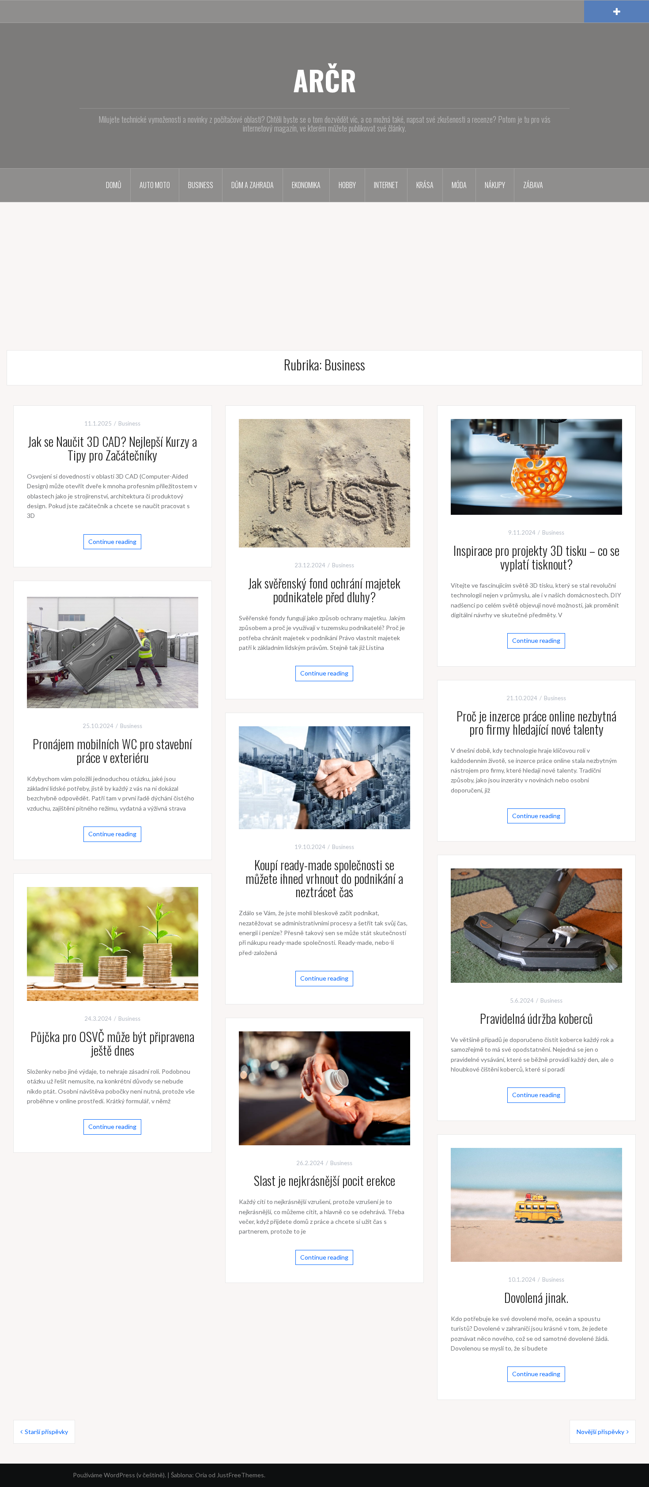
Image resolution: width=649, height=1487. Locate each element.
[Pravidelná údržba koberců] (536, 924)
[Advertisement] (324, 268)
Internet (386, 185)
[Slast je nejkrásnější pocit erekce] (324, 1087)
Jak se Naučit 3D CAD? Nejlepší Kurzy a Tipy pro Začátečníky (112, 448)
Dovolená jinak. (536, 1297)
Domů (113, 185)
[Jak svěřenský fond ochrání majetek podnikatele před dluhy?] (324, 482)
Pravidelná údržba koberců (536, 1018)
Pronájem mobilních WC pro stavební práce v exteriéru (112, 750)
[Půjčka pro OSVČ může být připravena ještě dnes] (112, 943)
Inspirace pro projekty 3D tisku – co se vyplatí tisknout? (536, 557)
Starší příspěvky (46, 1431)
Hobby (347, 185)
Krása (425, 185)
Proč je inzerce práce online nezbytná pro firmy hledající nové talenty (536, 723)
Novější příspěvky (600, 1431)
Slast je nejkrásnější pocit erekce (324, 1180)
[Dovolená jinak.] (536, 1204)
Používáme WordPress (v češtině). (119, 1475)
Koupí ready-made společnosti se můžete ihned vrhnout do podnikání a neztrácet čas (324, 878)
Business (200, 185)
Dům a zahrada (252, 185)
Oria (201, 1475)
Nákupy (495, 185)
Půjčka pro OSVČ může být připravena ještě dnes (112, 1043)
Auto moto (155, 185)
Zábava (533, 185)
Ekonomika (306, 185)
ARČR (324, 80)
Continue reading (112, 541)
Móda (459, 185)
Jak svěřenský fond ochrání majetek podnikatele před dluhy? (324, 590)
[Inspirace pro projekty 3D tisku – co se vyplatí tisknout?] (536, 466)
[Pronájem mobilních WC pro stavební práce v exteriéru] (112, 650)
